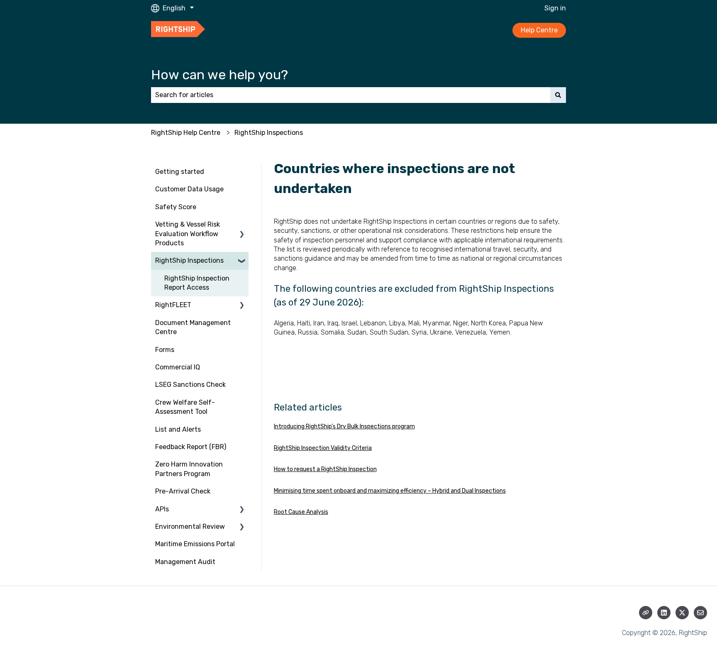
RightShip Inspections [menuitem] (189, 260)
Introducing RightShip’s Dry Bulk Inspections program (344, 426)
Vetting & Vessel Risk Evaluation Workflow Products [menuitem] (187, 233)
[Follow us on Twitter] (682, 612)
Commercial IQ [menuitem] (177, 367)
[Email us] (700, 612)
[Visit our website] (645, 612)
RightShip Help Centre (185, 133)
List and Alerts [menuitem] (178, 429)
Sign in (555, 8)
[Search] (558, 95)
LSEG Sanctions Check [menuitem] (190, 384)
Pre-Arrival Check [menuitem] (182, 491)
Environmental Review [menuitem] (190, 526)
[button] (242, 225)
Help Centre (539, 30)
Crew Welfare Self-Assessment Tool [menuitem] (185, 406)
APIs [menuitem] (162, 509)
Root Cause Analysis (301, 512)
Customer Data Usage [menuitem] (189, 189)
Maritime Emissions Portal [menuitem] (195, 544)
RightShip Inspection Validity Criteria (323, 448)
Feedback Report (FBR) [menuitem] (190, 447)
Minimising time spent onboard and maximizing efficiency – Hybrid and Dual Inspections (390, 490)
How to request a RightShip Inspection (325, 469)
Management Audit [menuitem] (185, 562)
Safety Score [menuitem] (175, 207)
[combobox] (350, 95)
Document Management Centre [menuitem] (193, 327)
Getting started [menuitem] (179, 172)
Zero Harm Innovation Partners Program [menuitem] (189, 468)
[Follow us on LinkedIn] (664, 612)
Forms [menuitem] (164, 350)
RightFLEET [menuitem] (173, 305)
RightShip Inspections (268, 133)
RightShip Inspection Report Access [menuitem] (196, 282)
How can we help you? (219, 75)
